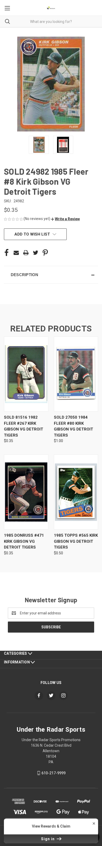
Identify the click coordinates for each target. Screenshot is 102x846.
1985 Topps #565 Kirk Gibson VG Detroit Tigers (76, 541)
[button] (65, 219)
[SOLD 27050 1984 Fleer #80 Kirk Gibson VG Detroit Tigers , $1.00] (76, 374)
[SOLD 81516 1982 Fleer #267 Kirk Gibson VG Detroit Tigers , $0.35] (26, 374)
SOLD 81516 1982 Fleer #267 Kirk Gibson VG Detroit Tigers (23, 426)
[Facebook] (6, 252)
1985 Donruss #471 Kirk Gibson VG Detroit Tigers (24, 541)
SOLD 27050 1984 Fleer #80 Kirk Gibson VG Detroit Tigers (73, 426)
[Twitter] (35, 252)
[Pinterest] (45, 252)
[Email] (16, 252)
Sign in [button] (48, 839)
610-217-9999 (54, 773)
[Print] (26, 252)
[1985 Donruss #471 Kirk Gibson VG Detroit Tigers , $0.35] (26, 492)
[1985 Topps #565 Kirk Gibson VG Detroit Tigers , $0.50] (76, 492)
